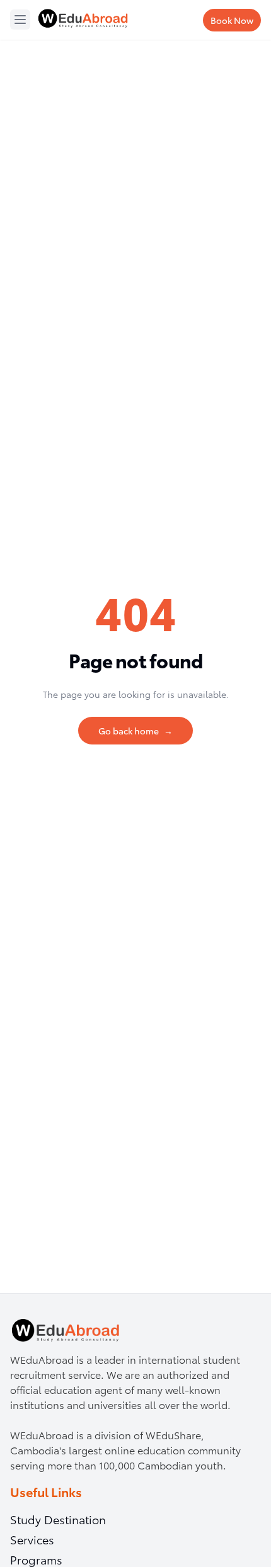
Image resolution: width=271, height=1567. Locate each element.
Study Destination (58, 1519)
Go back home (135, 730)
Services (32, 1539)
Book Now (231, 20)
